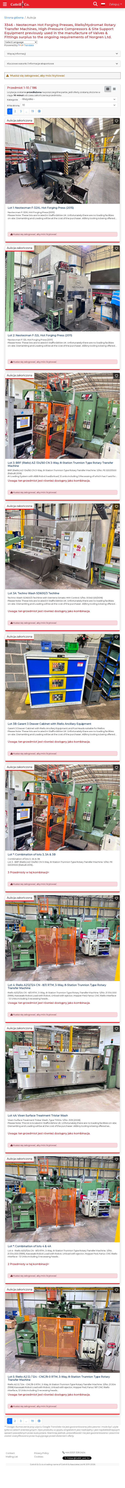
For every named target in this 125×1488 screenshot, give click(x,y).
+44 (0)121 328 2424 (75, 1452)
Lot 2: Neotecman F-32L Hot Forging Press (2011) (40, 335)
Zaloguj (114, 4)
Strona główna (13, 17)
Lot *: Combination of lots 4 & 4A (29, 1246)
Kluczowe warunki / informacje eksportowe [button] (30, 63)
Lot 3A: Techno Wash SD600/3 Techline (33, 593)
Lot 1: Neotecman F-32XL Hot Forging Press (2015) (41, 207)
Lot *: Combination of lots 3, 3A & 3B (32, 854)
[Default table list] (114, 89)
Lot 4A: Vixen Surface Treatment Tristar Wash (38, 1115)
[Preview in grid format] (107, 89)
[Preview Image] (62, 161)
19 (32, 111)
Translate (29, 45)
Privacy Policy (41, 1453)
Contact (10, 1453)
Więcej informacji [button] (16, 53)
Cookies (38, 1456)
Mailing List (12, 1456)
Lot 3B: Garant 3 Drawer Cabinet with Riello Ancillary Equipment (49, 723)
